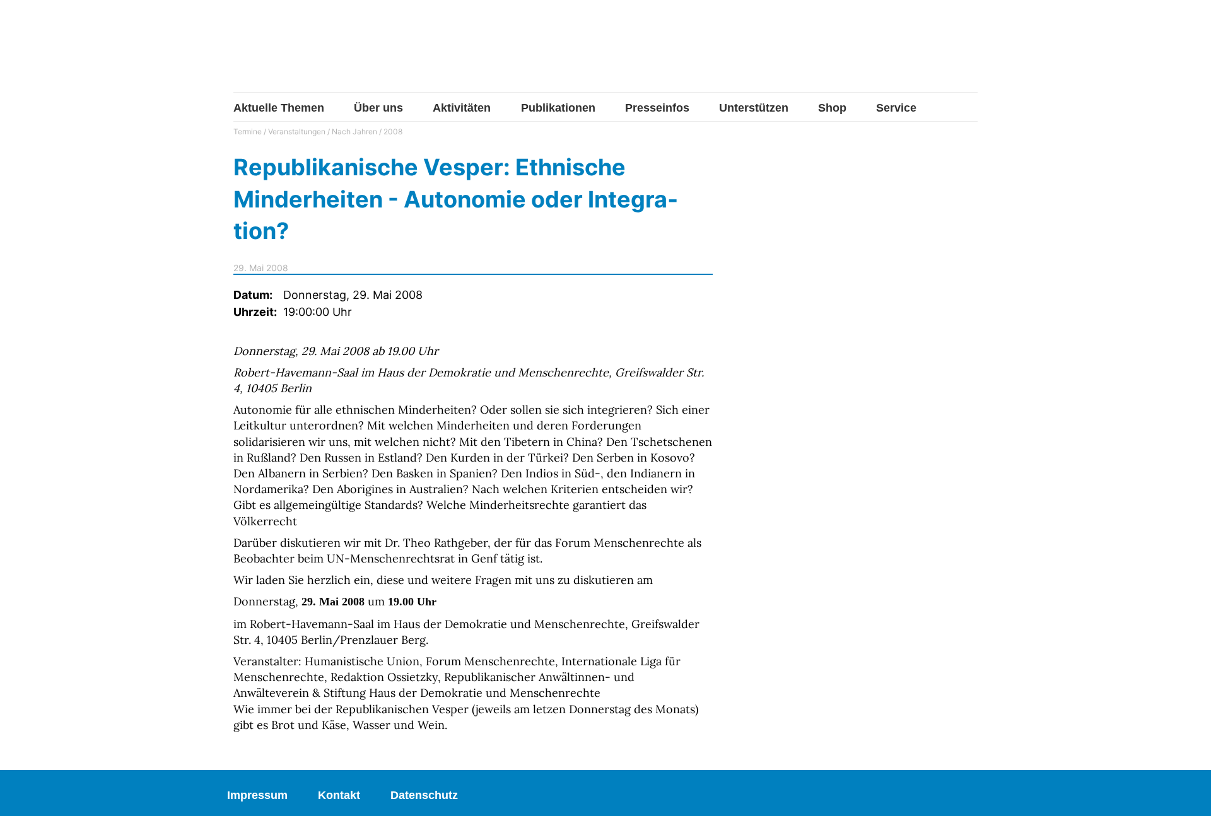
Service (896, 108)
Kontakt (339, 795)
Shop (832, 108)
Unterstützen (753, 108)
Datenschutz (424, 795)
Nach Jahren (354, 131)
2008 (392, 131)
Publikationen (558, 108)
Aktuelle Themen (278, 108)
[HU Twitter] (888, 54)
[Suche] (968, 52)
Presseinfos (657, 108)
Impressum (257, 795)
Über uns (378, 108)
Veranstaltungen (296, 131)
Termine (247, 131)
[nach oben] (1189, 794)
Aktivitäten (462, 108)
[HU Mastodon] (929, 52)
